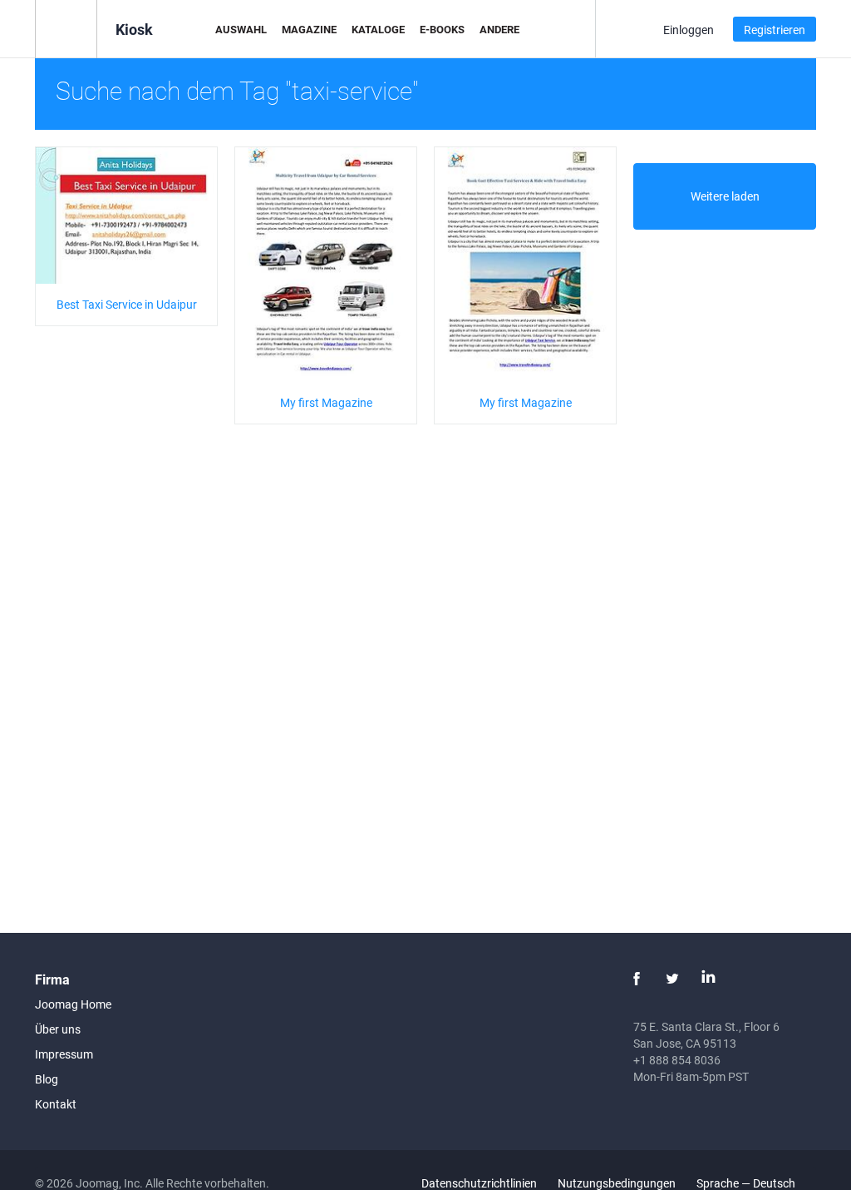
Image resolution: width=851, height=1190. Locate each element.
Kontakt (55, 1104)
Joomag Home (73, 1004)
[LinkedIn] (708, 978)
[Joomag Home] (66, 28)
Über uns (58, 1029)
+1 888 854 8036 (677, 1060)
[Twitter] (672, 978)
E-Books (442, 29)
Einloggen (688, 29)
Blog (46, 1079)
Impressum (64, 1054)
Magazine (309, 29)
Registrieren (774, 29)
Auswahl (241, 29)
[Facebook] (636, 978)
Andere (499, 29)
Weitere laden (725, 196)
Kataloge (378, 29)
